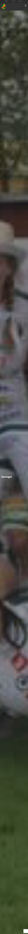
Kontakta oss (20, 1)
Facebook (13, 1)
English (6, 1)
